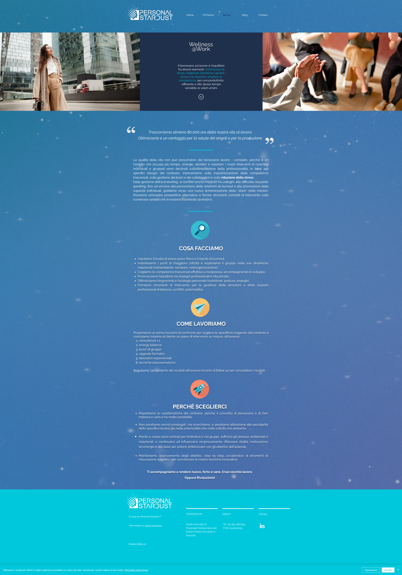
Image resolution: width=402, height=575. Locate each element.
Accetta (388, 570)
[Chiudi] (398, 569)
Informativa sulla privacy (136, 570)
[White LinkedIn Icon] (262, 526)
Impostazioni (371, 570)
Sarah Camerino (153, 525)
